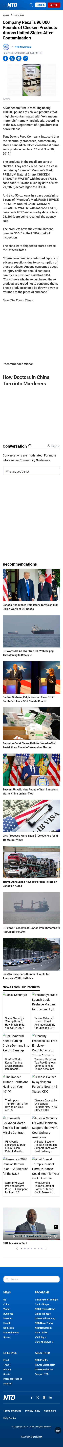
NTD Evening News (45, 1309)
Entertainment (11, 1332)
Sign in (41, 5)
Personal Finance (12, 1379)
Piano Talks (41, 1332)
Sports (6, 1337)
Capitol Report (42, 1304)
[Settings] (55, 1236)
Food (6, 1360)
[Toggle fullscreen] (49, 1236)
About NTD (42, 1353)
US (4, 1299)
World (6, 1309)
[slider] (31, 1232)
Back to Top (58, 1430)
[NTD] (9, 1397)
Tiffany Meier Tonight (46, 1299)
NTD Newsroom (23, 47)
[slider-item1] (21, 1248)
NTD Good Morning (45, 1318)
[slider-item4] (31, 1248)
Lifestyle (10, 1353)
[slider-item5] (35, 1248)
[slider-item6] (38, 1248)
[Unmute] (56, 1227)
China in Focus (43, 1313)
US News (19, 15)
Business (8, 1313)
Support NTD (42, 1374)
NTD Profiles (41, 1360)
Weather (7, 1318)
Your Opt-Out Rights (31, 1437)
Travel (6, 1364)
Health (7, 1323)
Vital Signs (40, 1337)
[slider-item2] (25, 1248)
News (6, 15)
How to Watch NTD (45, 1364)
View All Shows (43, 1342)
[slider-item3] (28, 1248)
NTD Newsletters (44, 1369)
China (6, 1304)
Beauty (7, 1369)
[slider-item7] (41, 1248)
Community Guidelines (35, 460)
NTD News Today (44, 1323)
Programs (42, 1292)
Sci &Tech (8, 1328)
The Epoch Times (21, 300)
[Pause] (7, 1236)
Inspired (7, 1383)
